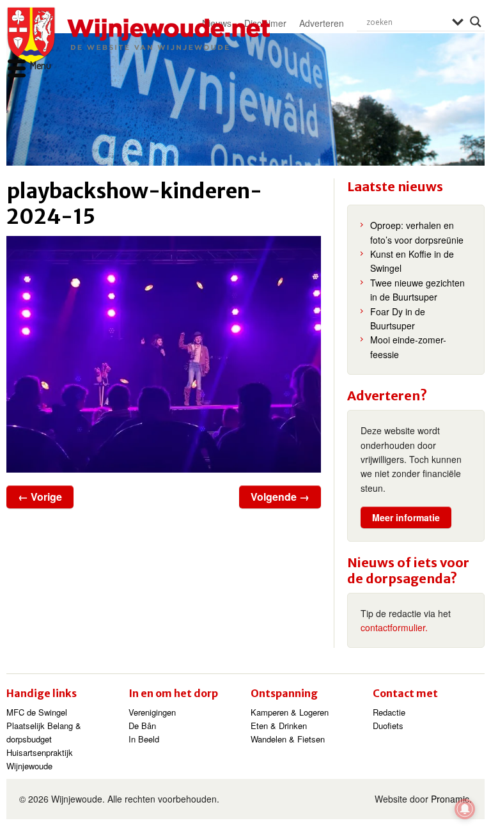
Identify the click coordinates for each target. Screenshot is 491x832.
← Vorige (40, 496)
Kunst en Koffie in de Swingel (412, 260)
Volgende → (280, 496)
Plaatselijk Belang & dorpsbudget (43, 732)
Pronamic (450, 798)
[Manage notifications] (465, 809)
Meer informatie (406, 517)
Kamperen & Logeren (290, 712)
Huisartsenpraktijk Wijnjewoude (39, 759)
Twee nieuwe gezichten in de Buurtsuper (417, 289)
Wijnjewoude (138, 35)
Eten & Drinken (279, 725)
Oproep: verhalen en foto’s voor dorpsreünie (417, 232)
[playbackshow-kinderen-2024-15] (163, 354)
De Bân (142, 725)
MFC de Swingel (36, 712)
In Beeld (144, 739)
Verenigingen (152, 712)
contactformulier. (394, 627)
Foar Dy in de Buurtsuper (397, 318)
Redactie (389, 712)
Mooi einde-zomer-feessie (408, 346)
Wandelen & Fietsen (288, 739)
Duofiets (388, 725)
